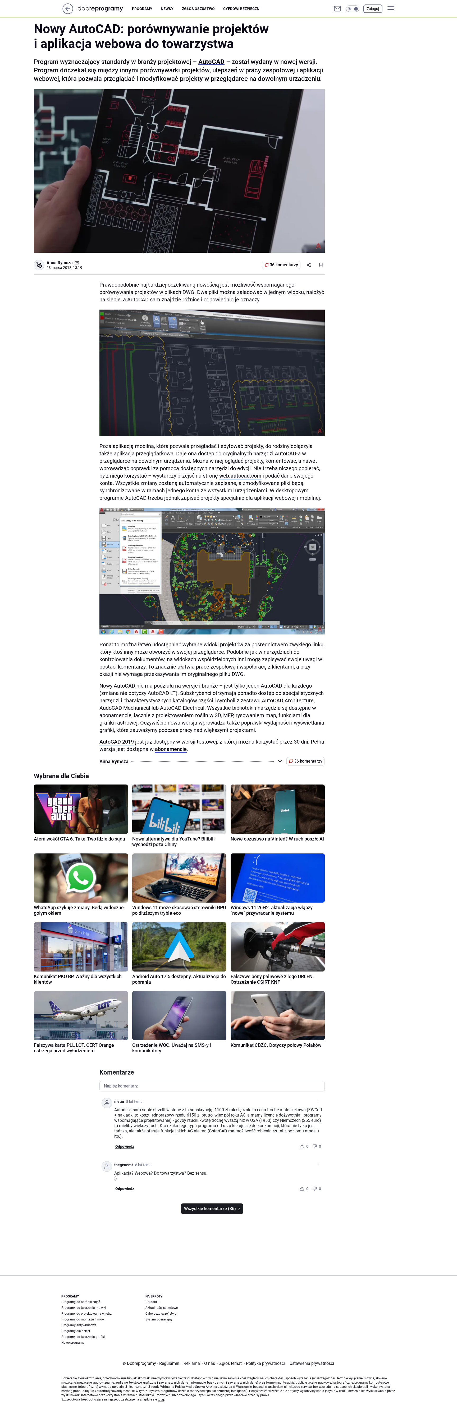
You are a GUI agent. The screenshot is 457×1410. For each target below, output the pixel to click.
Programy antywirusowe (78, 1325)
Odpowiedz (124, 1146)
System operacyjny (158, 1319)
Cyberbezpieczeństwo (160, 1313)
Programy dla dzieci (75, 1331)
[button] (352, 9)
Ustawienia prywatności (310, 1363)
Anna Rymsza (60, 262)
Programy (142, 9)
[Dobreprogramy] (104, 8)
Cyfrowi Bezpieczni (242, 9)
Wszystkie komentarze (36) (210, 1208)
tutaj (161, 1399)
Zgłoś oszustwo (198, 9)
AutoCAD (211, 62)
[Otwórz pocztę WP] (337, 8)
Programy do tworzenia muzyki (83, 1308)
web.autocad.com (240, 476)
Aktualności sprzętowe (161, 1308)
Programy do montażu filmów (82, 1319)
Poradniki (152, 1302)
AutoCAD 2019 (116, 742)
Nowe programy (72, 1342)
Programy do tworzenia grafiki (83, 1337)
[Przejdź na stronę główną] (67, 12)
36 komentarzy (284, 264)
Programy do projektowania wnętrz (86, 1313)
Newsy (167, 9)
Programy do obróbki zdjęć (80, 1302)
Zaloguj (373, 9)
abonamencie (171, 749)
